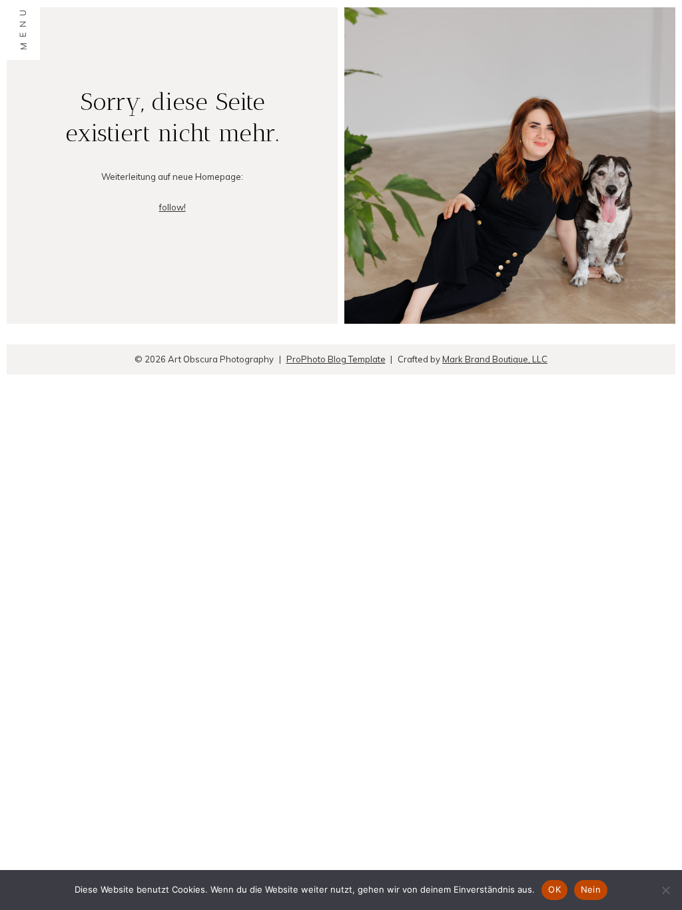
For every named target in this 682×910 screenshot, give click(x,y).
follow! (172, 207)
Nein (591, 889)
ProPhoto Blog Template (336, 359)
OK (554, 889)
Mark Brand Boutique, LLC (494, 359)
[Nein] (665, 890)
